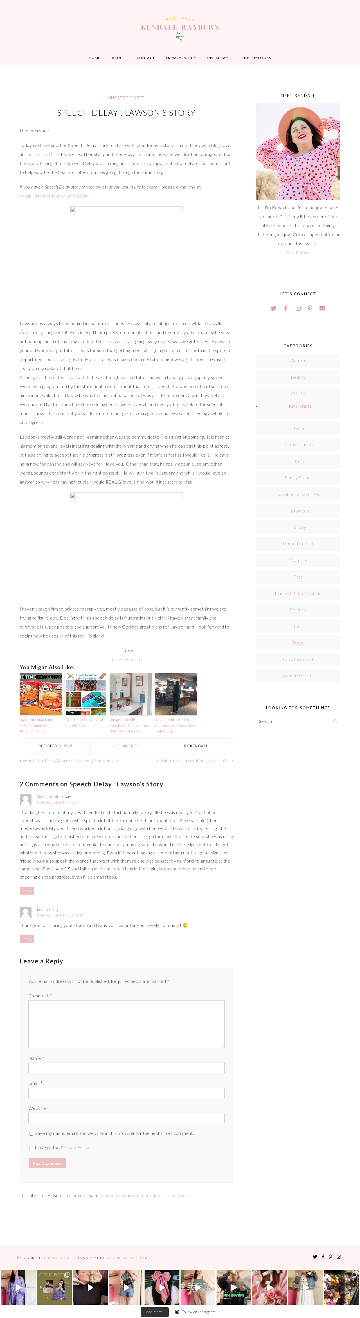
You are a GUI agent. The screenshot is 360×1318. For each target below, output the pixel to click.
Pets (298, 576)
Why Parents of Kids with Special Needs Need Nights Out (175, 725)
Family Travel (298, 477)
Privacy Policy (181, 58)
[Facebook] (286, 308)
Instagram (218, 58)
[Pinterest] (310, 308)
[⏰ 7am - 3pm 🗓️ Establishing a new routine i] (234, 1287)
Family (298, 461)
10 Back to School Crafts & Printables (86, 722)
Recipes (298, 609)
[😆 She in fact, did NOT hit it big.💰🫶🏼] (305, 1287)
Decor (298, 428)
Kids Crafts (300, 406)
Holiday (298, 527)
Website (37, 1108)
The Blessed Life (42, 154)
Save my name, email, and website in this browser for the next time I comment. (114, 1133)
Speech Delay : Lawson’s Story (126, 112)
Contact (146, 58)
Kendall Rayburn (59, 1258)
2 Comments (125, 746)
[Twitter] (274, 308)
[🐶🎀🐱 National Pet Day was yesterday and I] (54, 1287)
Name (36, 1058)
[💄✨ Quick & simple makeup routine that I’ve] (269, 1287)
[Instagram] (298, 308)
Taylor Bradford (50, 796)
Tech (298, 626)
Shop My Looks (255, 58)
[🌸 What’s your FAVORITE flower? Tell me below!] (341, 1287)
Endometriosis (298, 444)
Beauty (298, 377)
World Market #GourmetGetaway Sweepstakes (72, 760)
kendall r (44, 909)
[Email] (323, 308)
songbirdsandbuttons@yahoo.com (54, 195)
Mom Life (298, 560)
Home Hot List (298, 543)
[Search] (335, 721)
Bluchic (114, 1258)
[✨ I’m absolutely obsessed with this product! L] (90, 1287)
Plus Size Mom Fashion (298, 593)
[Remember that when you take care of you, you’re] (162, 1287)
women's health (298, 675)
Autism (298, 360)
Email (35, 1083)
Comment (40, 995)
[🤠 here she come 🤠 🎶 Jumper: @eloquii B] (126, 1287)
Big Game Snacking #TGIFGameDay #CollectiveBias (36, 725)
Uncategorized (126, 98)
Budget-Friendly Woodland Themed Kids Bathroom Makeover (129, 725)
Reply (27, 891)
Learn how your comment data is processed (143, 1195)
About (118, 58)
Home (95, 58)
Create (298, 393)
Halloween (298, 510)
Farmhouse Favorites (298, 494)
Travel (298, 642)
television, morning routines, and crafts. (190, 760)
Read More (298, 252)
